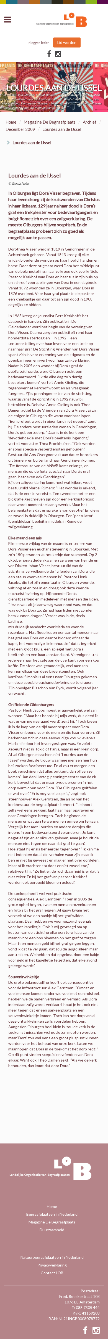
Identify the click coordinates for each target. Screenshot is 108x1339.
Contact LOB (52, 1272)
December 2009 (20, 129)
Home (11, 121)
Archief (89, 121)
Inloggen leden (39, 43)
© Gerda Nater (19, 183)
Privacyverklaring (52, 1265)
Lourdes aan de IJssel (31, 142)
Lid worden (66, 42)
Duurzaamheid (52, 1229)
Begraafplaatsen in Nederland (52, 1214)
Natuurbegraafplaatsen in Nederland (52, 1257)
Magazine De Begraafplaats (50, 121)
